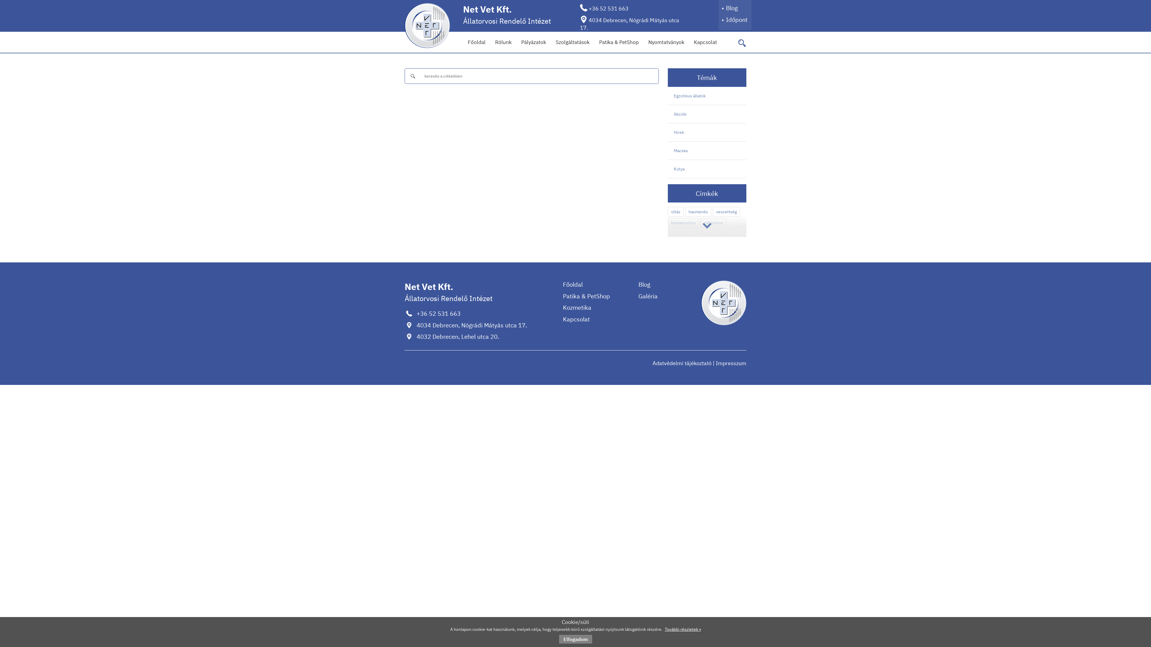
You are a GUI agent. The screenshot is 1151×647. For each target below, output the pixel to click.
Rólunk (503, 42)
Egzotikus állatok (690, 96)
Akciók (680, 114)
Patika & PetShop (619, 42)
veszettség (726, 211)
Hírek (679, 132)
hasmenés (698, 211)
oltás (675, 211)
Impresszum (731, 363)
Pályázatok (533, 42)
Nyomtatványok (666, 42)
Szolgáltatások (573, 42)
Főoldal (477, 42)
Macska (681, 150)
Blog (732, 8)
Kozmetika (577, 307)
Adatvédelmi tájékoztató (682, 363)
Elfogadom (576, 639)
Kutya (679, 169)
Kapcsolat (705, 42)
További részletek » (683, 629)
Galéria (648, 296)
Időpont (737, 20)
